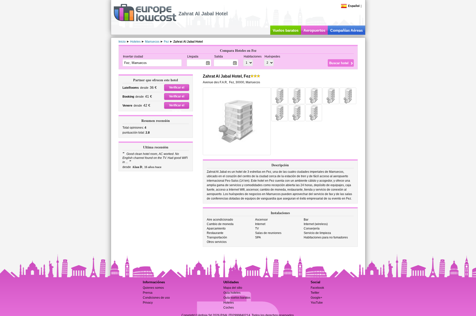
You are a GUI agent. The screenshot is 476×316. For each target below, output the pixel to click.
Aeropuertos (314, 30)
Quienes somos (153, 287)
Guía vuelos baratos (236, 297)
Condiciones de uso (156, 297)
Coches (228, 307)
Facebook (317, 287)
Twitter (315, 292)
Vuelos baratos (285, 30)
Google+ (316, 297)
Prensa (147, 292)
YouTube (317, 302)
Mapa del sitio (232, 287)
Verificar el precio (176, 88)
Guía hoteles (231, 292)
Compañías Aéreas (346, 30)
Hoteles (228, 302)
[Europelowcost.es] (145, 20)
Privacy (148, 302)
